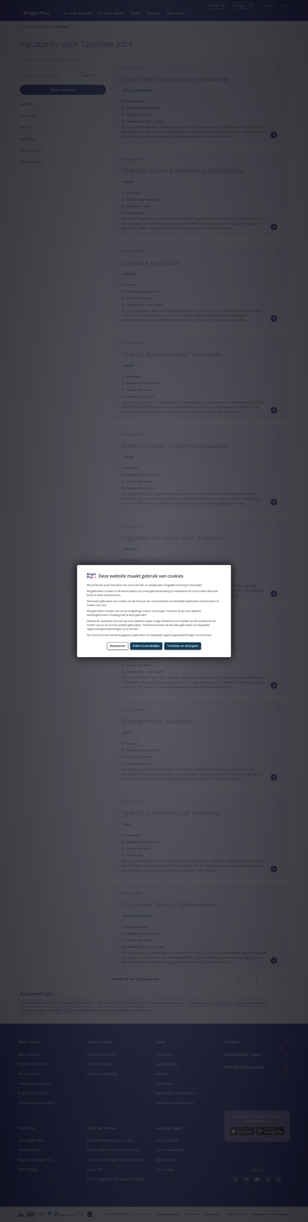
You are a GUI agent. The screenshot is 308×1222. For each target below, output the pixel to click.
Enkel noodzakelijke (146, 646)
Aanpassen (117, 646)
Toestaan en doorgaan (182, 646)
